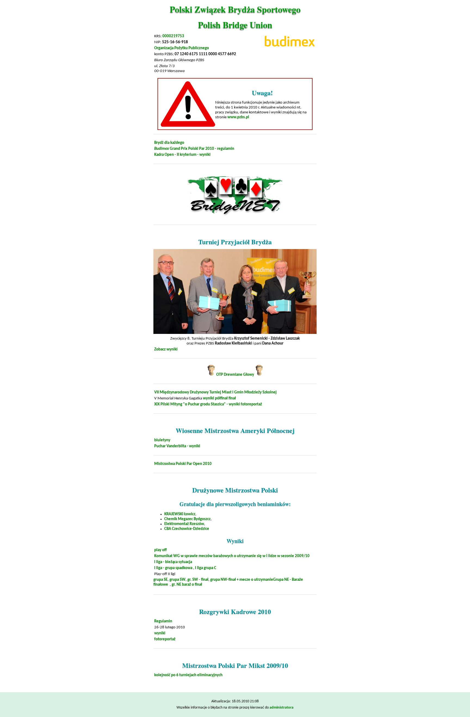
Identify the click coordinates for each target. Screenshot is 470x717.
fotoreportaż (251, 404)
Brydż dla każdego (169, 143)
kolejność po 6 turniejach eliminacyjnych (188, 675)
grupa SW (177, 580)
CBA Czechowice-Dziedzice (186, 529)
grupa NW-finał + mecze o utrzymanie (241, 580)
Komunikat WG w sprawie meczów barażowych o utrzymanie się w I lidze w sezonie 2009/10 (232, 556)
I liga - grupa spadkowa (173, 568)
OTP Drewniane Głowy (235, 375)
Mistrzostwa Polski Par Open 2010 (183, 464)
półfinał (221, 398)
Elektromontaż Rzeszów (184, 524)
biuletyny (162, 440)
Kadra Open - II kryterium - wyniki (182, 155)
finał (232, 398)
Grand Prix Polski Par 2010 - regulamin (194, 149)
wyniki (208, 398)
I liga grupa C (205, 568)
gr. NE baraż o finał (187, 585)
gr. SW (192, 580)
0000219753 (173, 36)
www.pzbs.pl (238, 117)
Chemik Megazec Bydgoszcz (187, 519)
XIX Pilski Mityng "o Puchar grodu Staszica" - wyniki (197, 404)
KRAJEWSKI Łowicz (179, 514)
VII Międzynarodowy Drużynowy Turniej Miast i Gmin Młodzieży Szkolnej (215, 392)
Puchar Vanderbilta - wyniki (177, 446)
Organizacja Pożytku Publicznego (181, 48)
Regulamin (163, 621)
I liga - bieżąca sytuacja (173, 562)
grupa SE (160, 580)
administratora (281, 707)
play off (160, 550)
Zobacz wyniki (166, 349)
